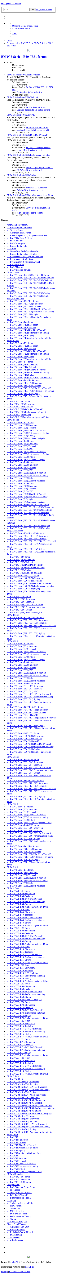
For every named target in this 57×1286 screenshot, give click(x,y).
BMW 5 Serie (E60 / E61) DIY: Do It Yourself (27, 135)
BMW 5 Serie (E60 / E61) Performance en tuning (28, 155)
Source (20, 150)
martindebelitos (23, 130)
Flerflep (20, 92)
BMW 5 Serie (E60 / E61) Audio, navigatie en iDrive (30, 195)
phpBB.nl (29, 1267)
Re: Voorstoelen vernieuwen (38, 147)
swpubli (20, 213)
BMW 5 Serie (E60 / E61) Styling (21, 175)
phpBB (15, 1262)
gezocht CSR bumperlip (36, 187)
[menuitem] (25, 26)
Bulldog (20, 190)
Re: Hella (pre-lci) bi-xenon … (39, 167)
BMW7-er (21, 170)
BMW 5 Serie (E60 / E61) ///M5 (21, 115)
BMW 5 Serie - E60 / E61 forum (24, 56)
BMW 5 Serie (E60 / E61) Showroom (23, 75)
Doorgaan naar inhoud (11, 3)
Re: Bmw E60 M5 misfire (37, 127)
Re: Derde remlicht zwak (37, 107)
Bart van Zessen (24, 110)
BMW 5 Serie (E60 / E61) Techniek (22, 97)
